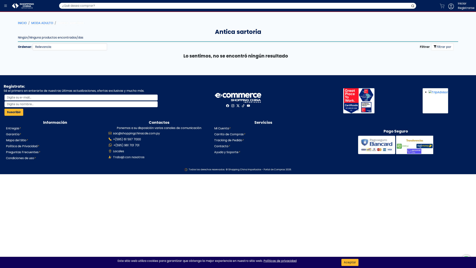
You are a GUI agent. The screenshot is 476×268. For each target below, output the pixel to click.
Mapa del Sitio (16, 140)
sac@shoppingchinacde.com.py (136, 133)
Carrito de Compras (229, 134)
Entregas (12, 128)
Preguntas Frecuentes (22, 152)
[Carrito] (443, 6)
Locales (118, 151)
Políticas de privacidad (280, 261)
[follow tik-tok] (243, 105)
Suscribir (14, 112)
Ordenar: (25, 47)
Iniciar (462, 3)
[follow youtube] (248, 105)
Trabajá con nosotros (128, 157)
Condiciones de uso (20, 158)
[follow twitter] (238, 105)
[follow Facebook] (227, 105)
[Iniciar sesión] (452, 5)
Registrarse (466, 8)
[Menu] (5, 6)
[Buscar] (412, 6)
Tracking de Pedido (228, 140)
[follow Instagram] (233, 105)
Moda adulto (42, 23)
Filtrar (425, 47)
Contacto (221, 146)
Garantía (12, 134)
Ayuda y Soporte (226, 152)
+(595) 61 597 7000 (127, 139)
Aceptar (350, 262)
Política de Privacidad (21, 146)
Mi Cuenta (221, 128)
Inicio (22, 23)
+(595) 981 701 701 (126, 145)
